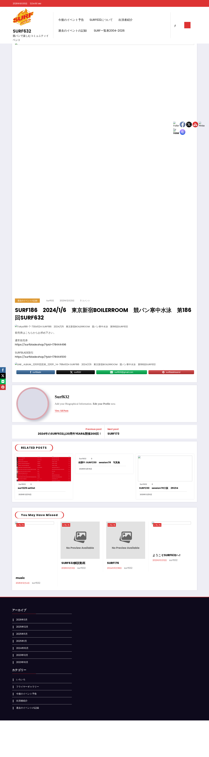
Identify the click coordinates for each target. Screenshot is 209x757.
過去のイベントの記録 (72, 31)
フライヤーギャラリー (27, 686)
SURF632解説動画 (73, 563)
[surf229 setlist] (44, 468)
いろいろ (20, 525)
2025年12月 (22, 626)
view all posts (61, 410)
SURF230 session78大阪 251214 (158, 488)
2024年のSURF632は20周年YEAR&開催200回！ (70, 434)
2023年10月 (22, 662)
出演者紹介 (125, 20)
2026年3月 (21, 619)
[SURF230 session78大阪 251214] (165, 468)
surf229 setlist (26, 488)
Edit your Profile (101, 403)
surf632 (50, 300)
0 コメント (85, 300)
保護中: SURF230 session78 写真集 (99, 462)
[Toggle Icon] (187, 25)
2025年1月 (21, 641)
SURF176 (113, 563)
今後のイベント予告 (71, 20)
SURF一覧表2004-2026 (109, 31)
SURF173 (113, 434)
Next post (113, 429)
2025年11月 (22, 634)
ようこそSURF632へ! (166, 555)
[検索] (175, 25)
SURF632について (101, 20)
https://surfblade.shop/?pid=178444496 (40, 344)
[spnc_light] (180, 25)
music (20, 578)
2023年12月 (22, 655)
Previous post (94, 429)
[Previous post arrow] (15, 431)
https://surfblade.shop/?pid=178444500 (40, 357)
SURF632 (22, 31)
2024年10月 (22, 648)
